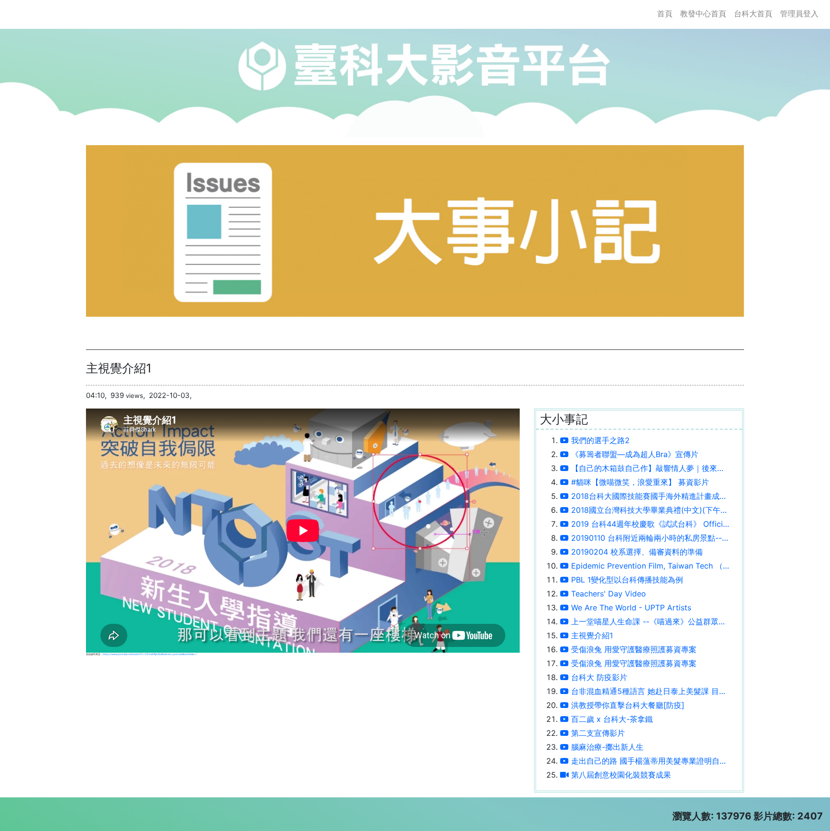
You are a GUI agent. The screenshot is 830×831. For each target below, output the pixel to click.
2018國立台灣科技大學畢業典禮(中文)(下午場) (649, 510)
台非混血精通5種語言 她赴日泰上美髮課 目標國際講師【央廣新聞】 (649, 691)
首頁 (666, 13)
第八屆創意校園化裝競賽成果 (620, 775)
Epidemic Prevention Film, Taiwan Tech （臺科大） (649, 566)
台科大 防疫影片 (598, 677)
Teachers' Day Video (607, 593)
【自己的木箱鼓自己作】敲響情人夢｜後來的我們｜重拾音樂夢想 (649, 468)
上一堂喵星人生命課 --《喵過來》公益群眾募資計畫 (649, 621)
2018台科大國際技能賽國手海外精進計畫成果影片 (649, 496)
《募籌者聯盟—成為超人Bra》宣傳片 (633, 454)
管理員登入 (799, 13)
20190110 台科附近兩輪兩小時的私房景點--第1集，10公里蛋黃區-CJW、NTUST (649, 538)
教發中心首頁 (703, 13)
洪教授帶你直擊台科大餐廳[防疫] (626, 705)
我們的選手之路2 (599, 440)
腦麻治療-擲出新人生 (606, 747)
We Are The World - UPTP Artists (630, 607)
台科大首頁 (753, 13)
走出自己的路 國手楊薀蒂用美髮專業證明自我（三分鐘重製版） (649, 761)
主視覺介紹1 (591, 635)
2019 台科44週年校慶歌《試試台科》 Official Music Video (649, 524)
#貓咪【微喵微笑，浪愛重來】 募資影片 (639, 482)
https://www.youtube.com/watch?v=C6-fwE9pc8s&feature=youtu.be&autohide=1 (149, 654)
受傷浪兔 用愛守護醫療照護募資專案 (632, 649)
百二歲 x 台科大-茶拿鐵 (611, 719)
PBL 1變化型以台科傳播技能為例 (626, 579)
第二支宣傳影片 (597, 733)
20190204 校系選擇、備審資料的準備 (636, 552)
